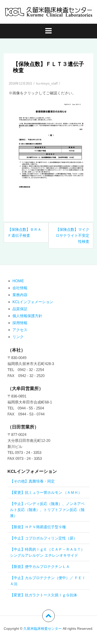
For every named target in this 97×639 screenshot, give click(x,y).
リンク (18, 337)
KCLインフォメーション (32, 302)
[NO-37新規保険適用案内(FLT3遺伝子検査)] (48, 155)
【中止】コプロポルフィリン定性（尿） (43, 538)
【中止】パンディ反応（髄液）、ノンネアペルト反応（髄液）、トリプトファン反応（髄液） (47, 510)
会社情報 (19, 288)
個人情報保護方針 (27, 316)
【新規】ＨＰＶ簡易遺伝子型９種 (38, 527)
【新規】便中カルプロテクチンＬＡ (40, 566)
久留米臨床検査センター (42, 629)
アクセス (19, 330)
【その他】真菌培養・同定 (32, 481)
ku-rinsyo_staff (47, 83)
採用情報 (19, 323)
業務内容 (19, 295)
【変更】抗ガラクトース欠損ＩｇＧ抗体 (43, 595)
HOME (18, 281)
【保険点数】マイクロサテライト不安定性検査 (72, 235)
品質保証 (19, 309)
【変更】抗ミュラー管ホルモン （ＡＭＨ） (46, 492)
